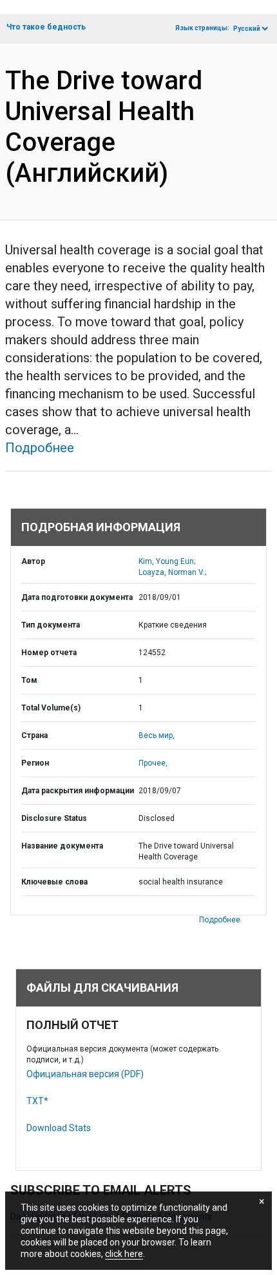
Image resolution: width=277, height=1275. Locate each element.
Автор (33, 561)
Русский (246, 28)
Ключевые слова (54, 881)
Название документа (62, 845)
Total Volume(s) (51, 707)
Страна (34, 735)
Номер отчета (49, 652)
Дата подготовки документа (77, 597)
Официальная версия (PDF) (85, 1074)
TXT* (37, 1101)
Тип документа (50, 624)
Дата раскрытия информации (77, 790)
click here (124, 1254)
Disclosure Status (54, 818)
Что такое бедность (46, 26)
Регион (35, 763)
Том (29, 680)
